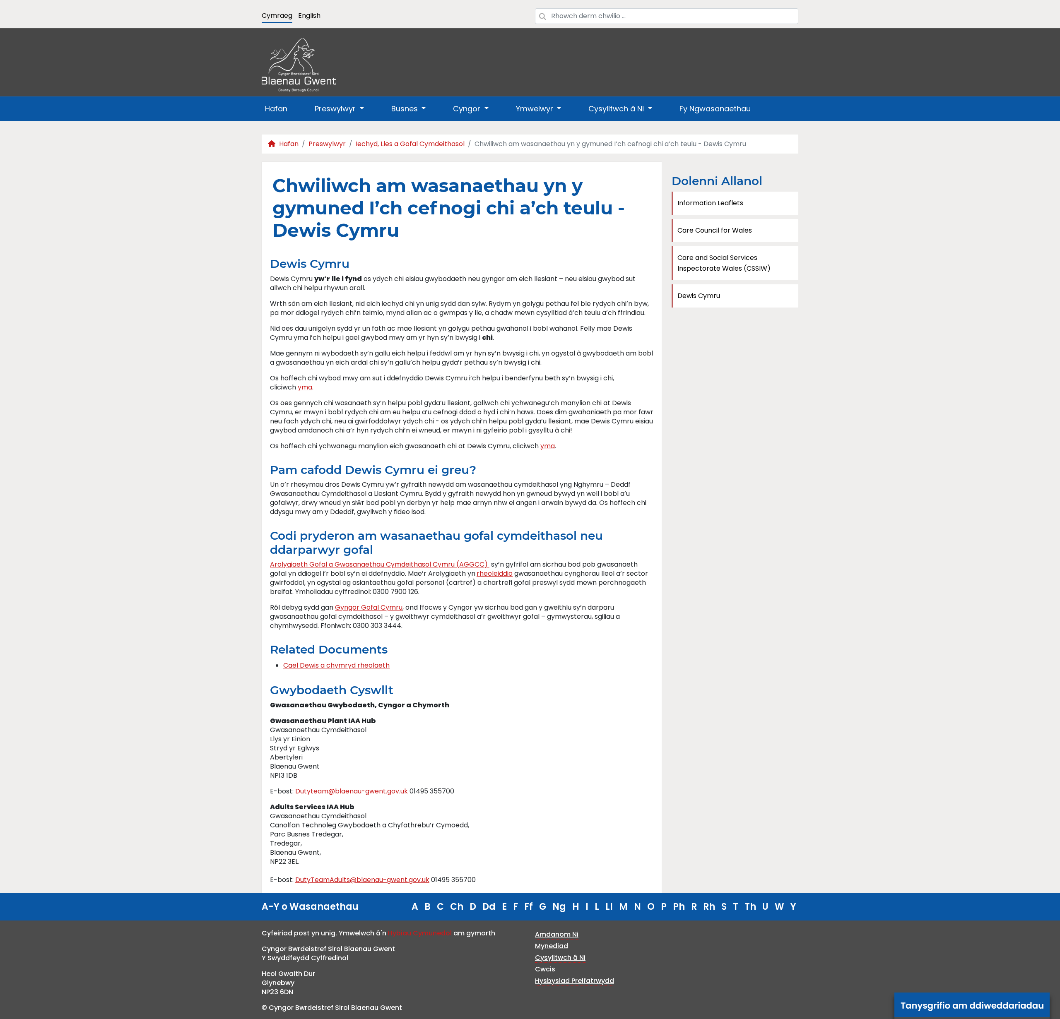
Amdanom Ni (556, 934)
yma (305, 387)
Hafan (276, 108)
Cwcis (545, 969)
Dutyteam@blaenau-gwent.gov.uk (351, 791)
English (309, 15)
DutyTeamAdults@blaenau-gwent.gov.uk (362, 879)
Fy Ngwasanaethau (715, 108)
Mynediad (551, 946)
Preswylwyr (327, 144)
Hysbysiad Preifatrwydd (574, 980)
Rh (709, 906)
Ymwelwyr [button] (535, 108)
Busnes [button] (405, 108)
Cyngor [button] (467, 108)
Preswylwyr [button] (336, 108)
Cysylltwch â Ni (560, 957)
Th (750, 906)
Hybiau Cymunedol (420, 933)
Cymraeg (277, 15)
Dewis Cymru (698, 295)
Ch (456, 906)
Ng (559, 906)
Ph (679, 906)
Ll (609, 906)
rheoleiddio (495, 573)
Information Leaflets (710, 203)
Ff (528, 906)
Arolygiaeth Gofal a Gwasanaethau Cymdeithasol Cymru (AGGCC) (379, 564)
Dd (489, 906)
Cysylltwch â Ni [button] (617, 108)
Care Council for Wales (714, 230)
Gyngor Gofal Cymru (368, 607)
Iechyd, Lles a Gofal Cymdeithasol (410, 144)
